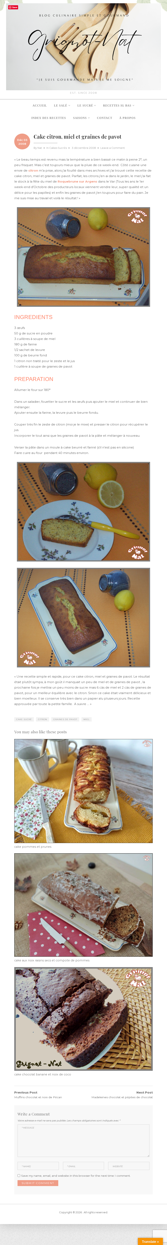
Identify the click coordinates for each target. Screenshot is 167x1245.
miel (87, 719)
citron (42, 719)
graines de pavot (65, 719)
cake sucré (24, 719)
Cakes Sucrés (58, 147)
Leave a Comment (112, 147)
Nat (39, 147)
